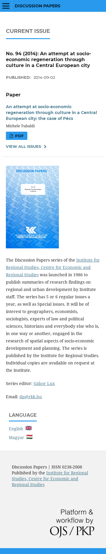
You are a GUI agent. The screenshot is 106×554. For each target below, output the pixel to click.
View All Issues (23, 146)
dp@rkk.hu (30, 396)
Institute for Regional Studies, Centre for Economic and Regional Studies (53, 267)
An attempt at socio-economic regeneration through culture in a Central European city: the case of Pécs (51, 112)
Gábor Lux (44, 383)
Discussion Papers (37, 6)
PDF (19, 135)
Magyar (17, 437)
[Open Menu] (6, 6)
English (17, 428)
